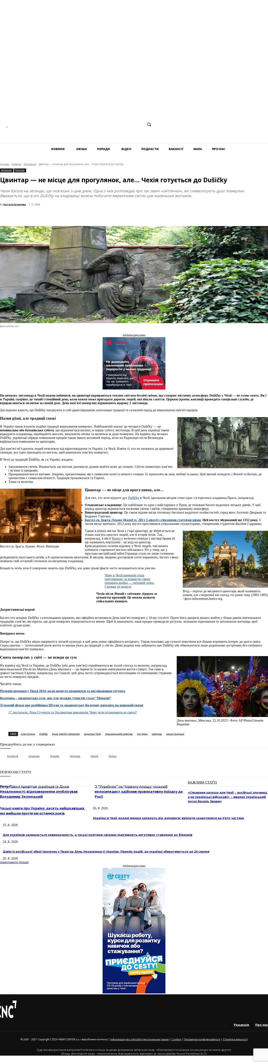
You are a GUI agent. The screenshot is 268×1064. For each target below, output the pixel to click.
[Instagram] (117, 124)
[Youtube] (45, 756)
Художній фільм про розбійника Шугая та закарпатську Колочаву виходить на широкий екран (71, 705)
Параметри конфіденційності (202, 1039)
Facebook (12, 756)
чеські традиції (175, 733)
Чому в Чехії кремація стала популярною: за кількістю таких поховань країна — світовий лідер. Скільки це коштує (129, 580)
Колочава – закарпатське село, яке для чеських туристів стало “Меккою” (55, 698)
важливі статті (202, 782)
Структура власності (235, 1039)
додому (4, 164)
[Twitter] (104, 756)
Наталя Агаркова (14, 204)
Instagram (34, 756)
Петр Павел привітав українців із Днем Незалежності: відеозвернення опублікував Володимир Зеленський (39, 791)
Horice (117, 538)
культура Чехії (92, 733)
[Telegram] (124, 124)
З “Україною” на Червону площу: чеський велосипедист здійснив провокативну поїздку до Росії (139, 791)
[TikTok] (132, 124)
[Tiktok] (86, 756)
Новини (16, 164)
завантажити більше (14, 862)
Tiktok (94, 756)
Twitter (112, 756)
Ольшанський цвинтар (119, 733)
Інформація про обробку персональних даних (139, 1039)
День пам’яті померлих (66, 733)
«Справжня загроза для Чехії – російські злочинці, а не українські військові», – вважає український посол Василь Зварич (228, 796)
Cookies (176, 1039)
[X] (140, 124)
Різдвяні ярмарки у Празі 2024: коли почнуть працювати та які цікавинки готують (62, 691)
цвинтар (157, 733)
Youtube (54, 756)
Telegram (75, 756)
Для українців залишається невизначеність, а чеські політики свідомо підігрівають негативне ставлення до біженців (97, 835)
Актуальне (29, 164)
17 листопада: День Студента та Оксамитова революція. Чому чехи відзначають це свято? (72, 712)
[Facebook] (109, 124)
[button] (149, 124)
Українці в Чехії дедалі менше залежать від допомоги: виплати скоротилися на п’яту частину (168, 818)
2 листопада (28, 733)
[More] (90, 215)
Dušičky (133, 498)
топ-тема (142, 733)
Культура (19, 170)
